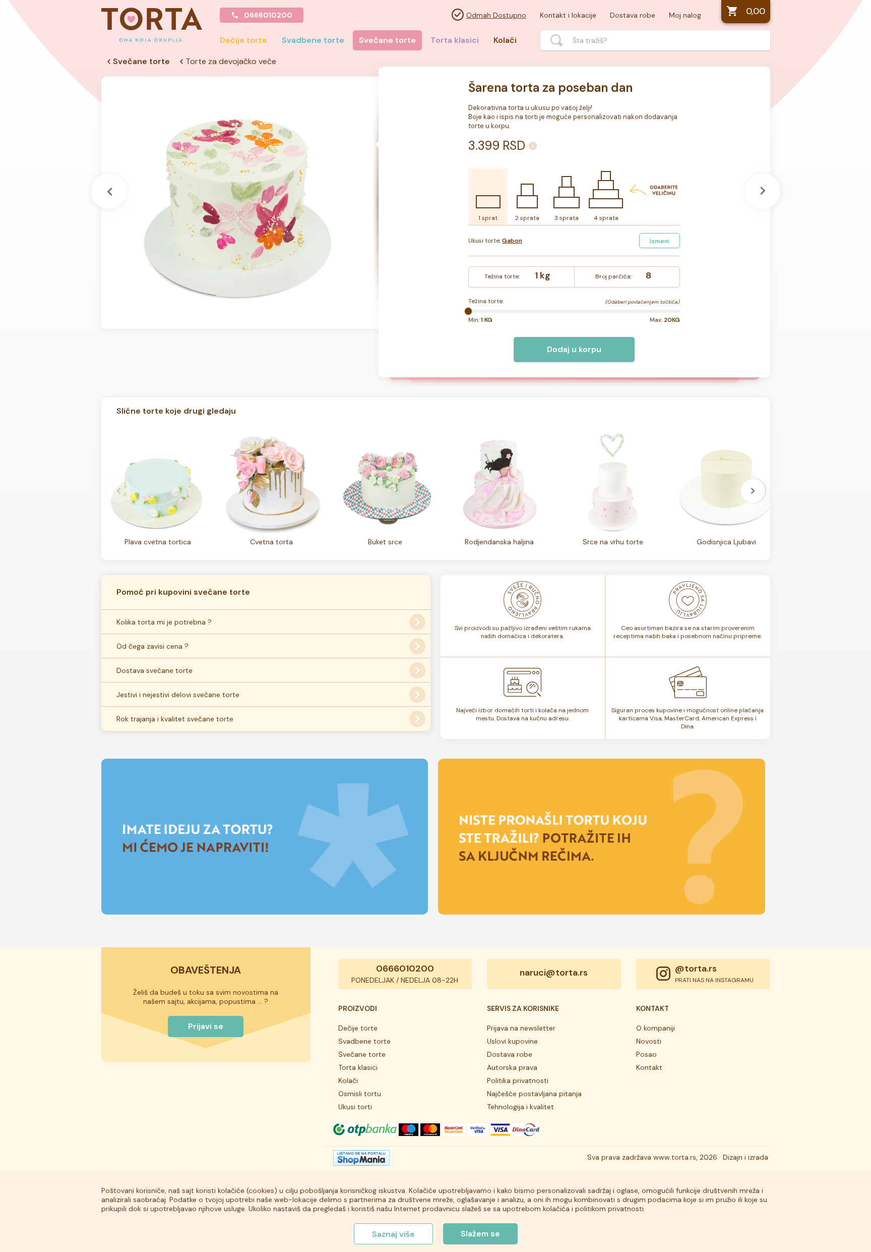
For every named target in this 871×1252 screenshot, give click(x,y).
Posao (646, 1054)
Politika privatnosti (517, 1080)
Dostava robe (632, 15)
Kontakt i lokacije (568, 15)
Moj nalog (685, 15)
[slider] (468, 311)
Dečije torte (243, 40)
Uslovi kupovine (512, 1041)
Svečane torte (387, 40)
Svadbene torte (313, 40)
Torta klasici (454, 40)
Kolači (505, 40)
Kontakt (649, 1067)
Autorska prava (512, 1067)
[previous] (118, 491)
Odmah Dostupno (496, 15)
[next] (753, 491)
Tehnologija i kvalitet (520, 1106)
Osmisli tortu (359, 1093)
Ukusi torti (355, 1106)
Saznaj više (393, 1234)
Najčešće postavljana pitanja (534, 1093)
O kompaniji (655, 1028)
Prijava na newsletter (521, 1028)
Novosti (648, 1041)
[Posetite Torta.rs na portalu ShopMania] (361, 1160)
